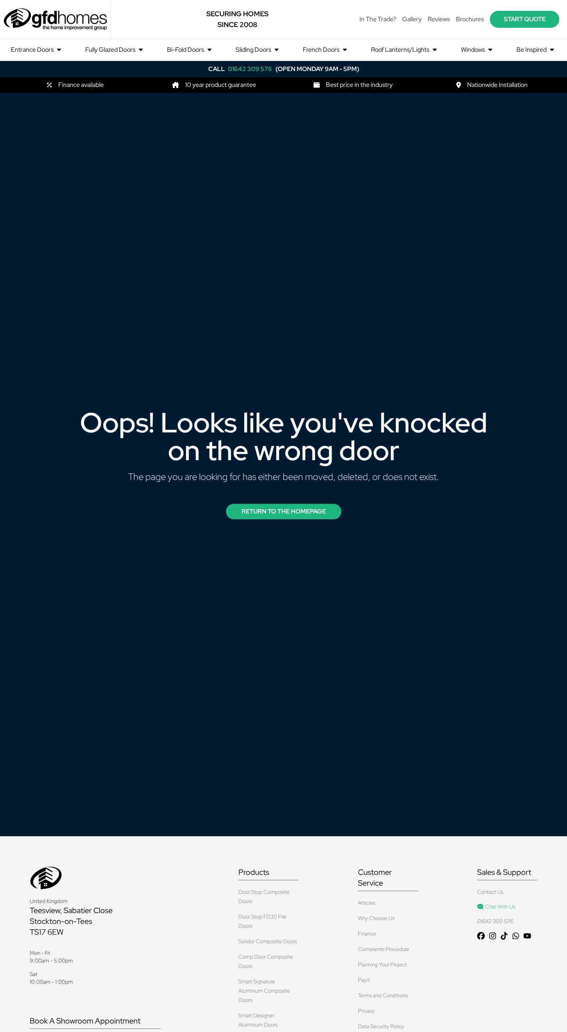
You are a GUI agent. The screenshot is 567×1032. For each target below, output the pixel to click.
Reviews (439, 19)
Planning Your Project (382, 964)
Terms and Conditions (383, 995)
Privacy (366, 1010)
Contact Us (490, 891)
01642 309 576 (495, 921)
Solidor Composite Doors (267, 941)
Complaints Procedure (383, 949)
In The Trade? (377, 19)
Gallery (412, 19)
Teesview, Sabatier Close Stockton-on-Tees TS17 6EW (71, 921)
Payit (364, 979)
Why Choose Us (376, 918)
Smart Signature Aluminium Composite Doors (264, 990)
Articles (366, 902)
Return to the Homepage (283, 511)
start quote (525, 19)
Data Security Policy (381, 1026)
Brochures (470, 19)
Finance (367, 933)
